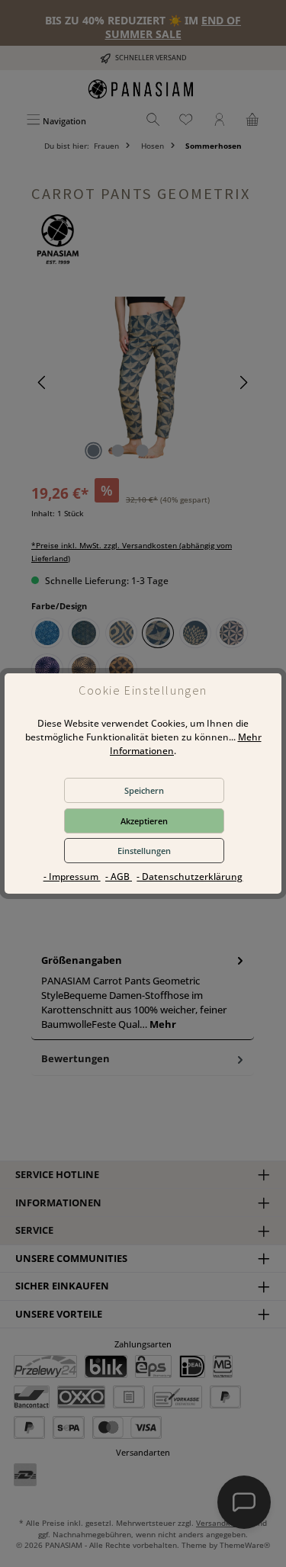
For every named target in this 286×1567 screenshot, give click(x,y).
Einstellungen (144, 850)
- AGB (118, 876)
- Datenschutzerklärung (190, 876)
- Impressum (72, 876)
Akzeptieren (144, 821)
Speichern (144, 790)
